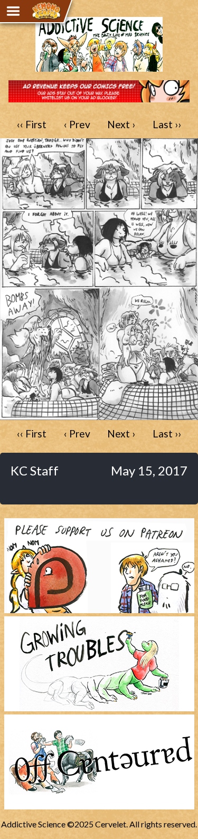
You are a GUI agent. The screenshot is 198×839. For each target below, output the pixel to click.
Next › (121, 124)
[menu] (13, 11)
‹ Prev (77, 124)
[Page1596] (99, 415)
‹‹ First (31, 124)
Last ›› (167, 124)
